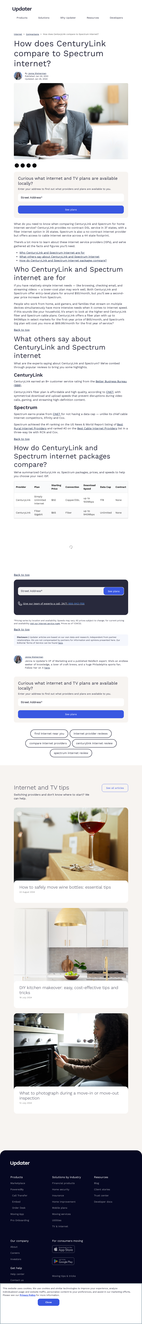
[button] (25, 17)
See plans (71, 209)
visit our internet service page (45, 623)
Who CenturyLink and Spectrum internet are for (52, 252)
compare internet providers (48, 743)
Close (48, 1302)
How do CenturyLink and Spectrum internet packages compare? (63, 260)
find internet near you (49, 733)
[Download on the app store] (71, 1250)
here (60, 643)
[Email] (34, 165)
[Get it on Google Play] (71, 1261)
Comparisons (32, 34)
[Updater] (22, 9)
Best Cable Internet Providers (97, 428)
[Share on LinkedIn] (28, 165)
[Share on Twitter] (23, 165)
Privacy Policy (28, 1295)
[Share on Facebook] (17, 165)
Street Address (31, 197)
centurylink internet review (94, 743)
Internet (18, 34)
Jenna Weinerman (37, 73)
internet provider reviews (91, 733)
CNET (109, 392)
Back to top (22, 330)
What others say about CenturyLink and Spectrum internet (59, 256)
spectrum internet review (71, 753)
